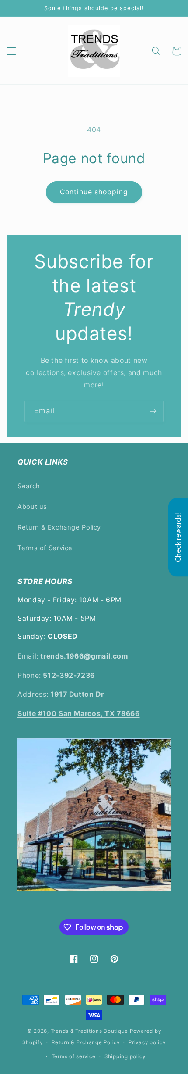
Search (28, 486)
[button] (11, 51)
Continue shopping (94, 192)
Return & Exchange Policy (59, 527)
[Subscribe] (153, 411)
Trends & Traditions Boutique (90, 1031)
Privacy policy (147, 1042)
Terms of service (74, 1056)
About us (32, 507)
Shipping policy (125, 1056)
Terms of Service (45, 548)
